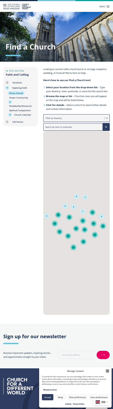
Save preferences (98, 397)
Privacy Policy (78, 404)
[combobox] (45, 118)
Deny (60, 397)
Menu (102, 6)
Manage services (50, 389)
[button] (107, 371)
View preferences (77, 397)
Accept (47, 397)
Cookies (68, 404)
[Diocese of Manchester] (17, 6)
